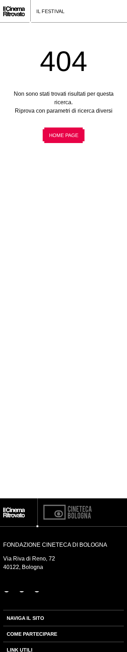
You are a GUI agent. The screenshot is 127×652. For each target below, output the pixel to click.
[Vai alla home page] (14, 11)
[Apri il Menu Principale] (122, 11)
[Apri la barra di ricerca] (111, 11)
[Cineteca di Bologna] (67, 512)
